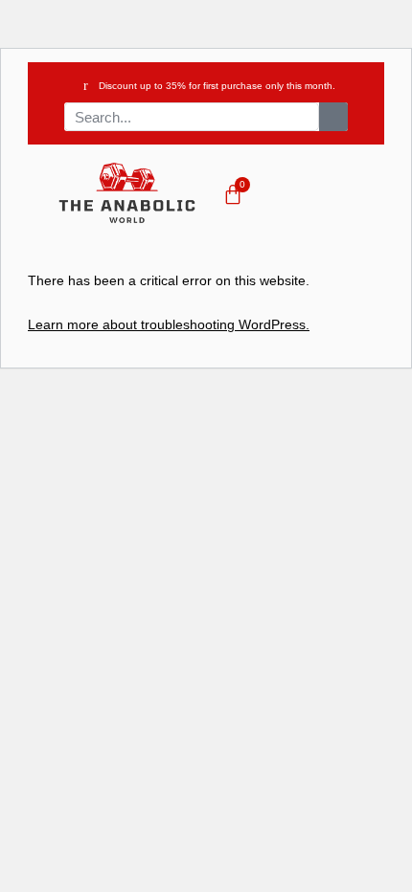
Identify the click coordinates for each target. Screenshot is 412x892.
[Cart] (232, 194)
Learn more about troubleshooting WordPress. (168, 324)
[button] (335, 195)
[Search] (333, 116)
